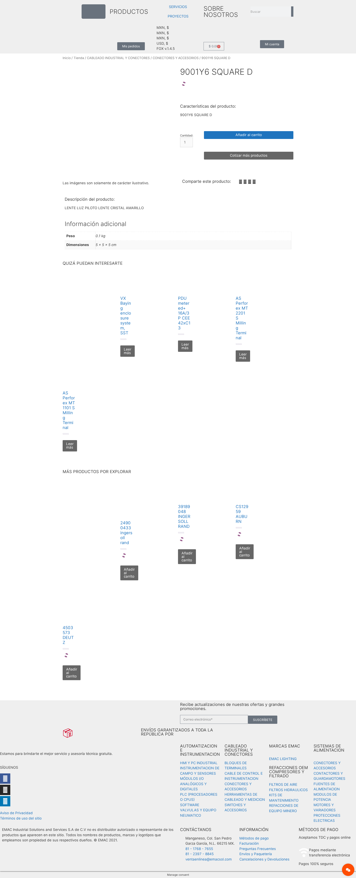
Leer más (127, 351)
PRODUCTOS (129, 11)
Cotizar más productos (248, 155)
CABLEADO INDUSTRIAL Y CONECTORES (118, 58)
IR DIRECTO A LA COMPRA (248, 145)
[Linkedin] (5, 801)
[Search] (292, 11)
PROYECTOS (178, 16)
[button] (240, 182)
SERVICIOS (178, 7)
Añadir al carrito (248, 135)
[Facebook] (5, 778)
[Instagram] (5, 790)
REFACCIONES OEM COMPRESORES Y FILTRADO (288, 771)
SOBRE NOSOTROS (221, 11)
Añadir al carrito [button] (129, 572)
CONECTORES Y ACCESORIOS (176, 58)
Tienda (79, 58)
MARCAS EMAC (284, 746)
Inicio (67, 58)
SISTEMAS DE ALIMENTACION (329, 748)
